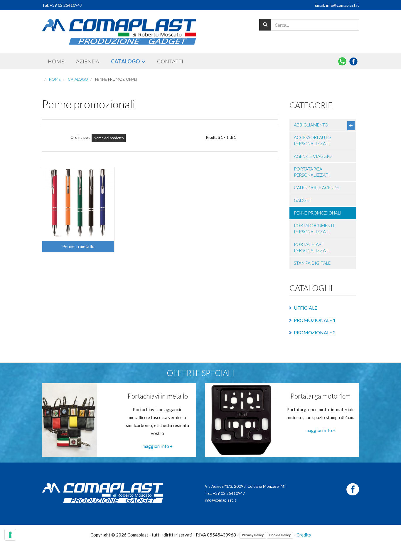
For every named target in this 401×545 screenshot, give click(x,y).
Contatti (170, 61)
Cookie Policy (280, 535)
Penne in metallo (78, 246)
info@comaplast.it (220, 500)
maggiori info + (158, 446)
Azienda (87, 61)
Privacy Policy (253, 535)
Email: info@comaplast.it (337, 5)
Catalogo (125, 61)
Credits (303, 534)
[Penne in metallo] (78, 204)
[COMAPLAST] (119, 32)
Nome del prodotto (109, 138)
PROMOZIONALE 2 (315, 332)
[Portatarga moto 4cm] (241, 419)
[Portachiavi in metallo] (69, 419)
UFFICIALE (305, 308)
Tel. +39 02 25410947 (62, 5)
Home (56, 61)
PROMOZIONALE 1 (315, 320)
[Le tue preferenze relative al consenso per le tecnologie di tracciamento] (10, 534)
